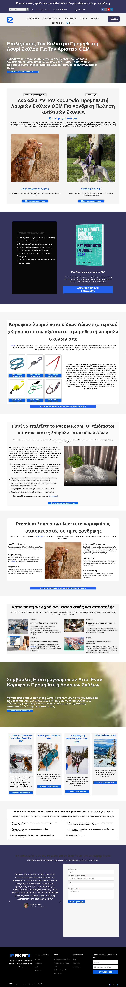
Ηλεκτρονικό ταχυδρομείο (77, 876)
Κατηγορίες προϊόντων (63, 118)
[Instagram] (113, 984)
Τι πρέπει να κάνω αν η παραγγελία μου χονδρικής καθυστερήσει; (31, 829)
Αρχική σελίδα (32, 18)
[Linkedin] (117, 984)
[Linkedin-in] (111, 9)
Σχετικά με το (70, 18)
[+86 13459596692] (54, 10)
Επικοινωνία (57, 23)
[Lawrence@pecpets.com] (32, 9)
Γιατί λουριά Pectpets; (76, 835)
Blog (82, 18)
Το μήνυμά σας (73, 889)
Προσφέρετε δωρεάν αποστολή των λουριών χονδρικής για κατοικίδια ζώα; (34, 823)
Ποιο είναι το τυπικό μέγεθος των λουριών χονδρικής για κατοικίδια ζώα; (33, 836)
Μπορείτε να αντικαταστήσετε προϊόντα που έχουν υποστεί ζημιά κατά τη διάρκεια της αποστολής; (90, 823)
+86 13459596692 (61, 10)
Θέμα (70, 882)
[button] (35, 824)
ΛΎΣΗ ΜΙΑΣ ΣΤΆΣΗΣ (50, 18)
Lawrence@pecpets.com (42, 10)
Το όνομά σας (72, 869)
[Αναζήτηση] (27, 9)
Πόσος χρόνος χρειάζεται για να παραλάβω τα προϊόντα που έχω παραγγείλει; (91, 829)
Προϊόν (94, 18)
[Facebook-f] (109, 984)
